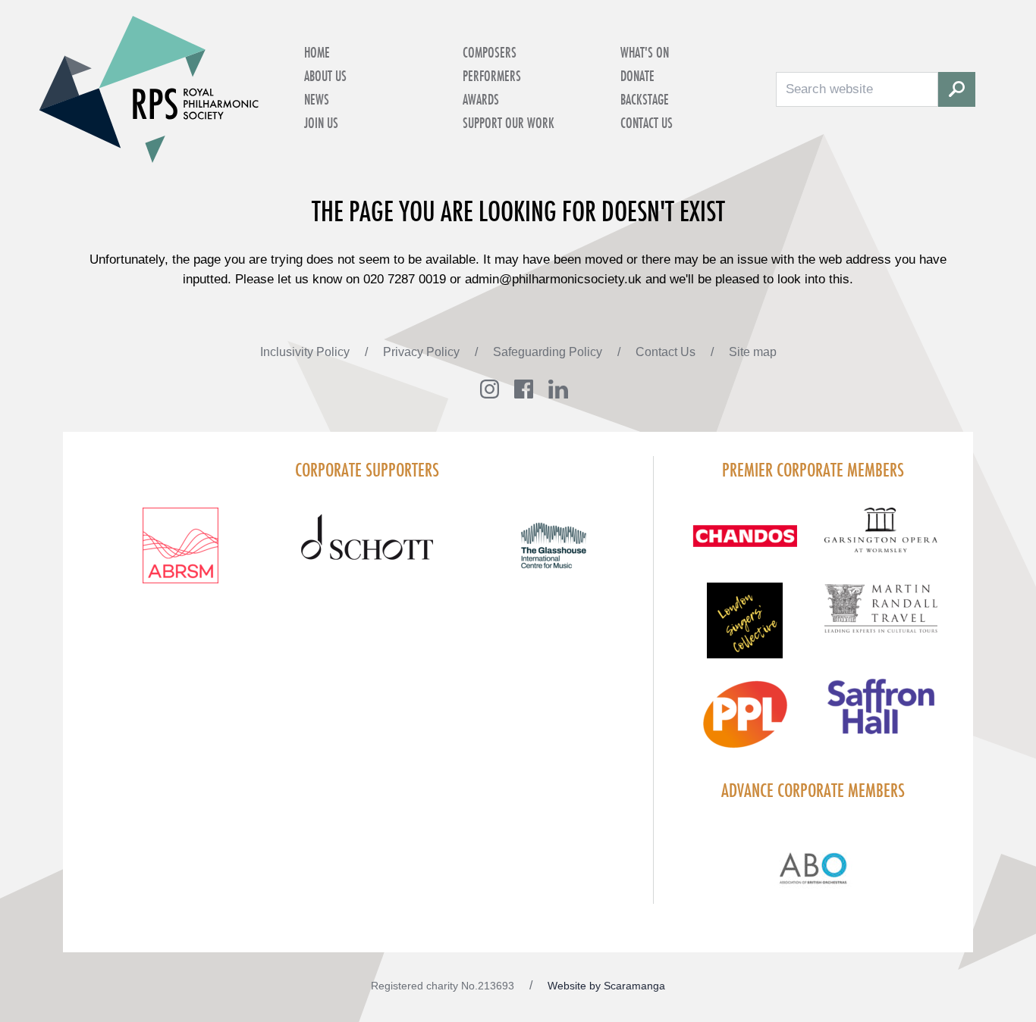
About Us (325, 75)
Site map (753, 351)
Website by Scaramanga (606, 986)
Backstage (644, 99)
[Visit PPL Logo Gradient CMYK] (744, 723)
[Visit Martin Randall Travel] (880, 617)
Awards (481, 99)
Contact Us (646, 122)
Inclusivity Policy (306, 351)
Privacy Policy (423, 351)
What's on (644, 52)
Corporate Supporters (367, 469)
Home (317, 52)
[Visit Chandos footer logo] (744, 545)
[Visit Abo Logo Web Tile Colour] (813, 866)
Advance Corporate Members (813, 790)
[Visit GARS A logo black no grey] (880, 539)
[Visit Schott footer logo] (367, 555)
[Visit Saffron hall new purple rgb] (880, 716)
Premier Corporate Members (813, 469)
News (316, 99)
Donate (637, 75)
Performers (492, 75)
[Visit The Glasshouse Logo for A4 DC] (554, 555)
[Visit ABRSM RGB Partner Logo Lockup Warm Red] (180, 555)
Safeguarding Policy (549, 351)
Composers (489, 52)
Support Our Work (508, 122)
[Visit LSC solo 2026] (744, 630)
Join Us (321, 122)
